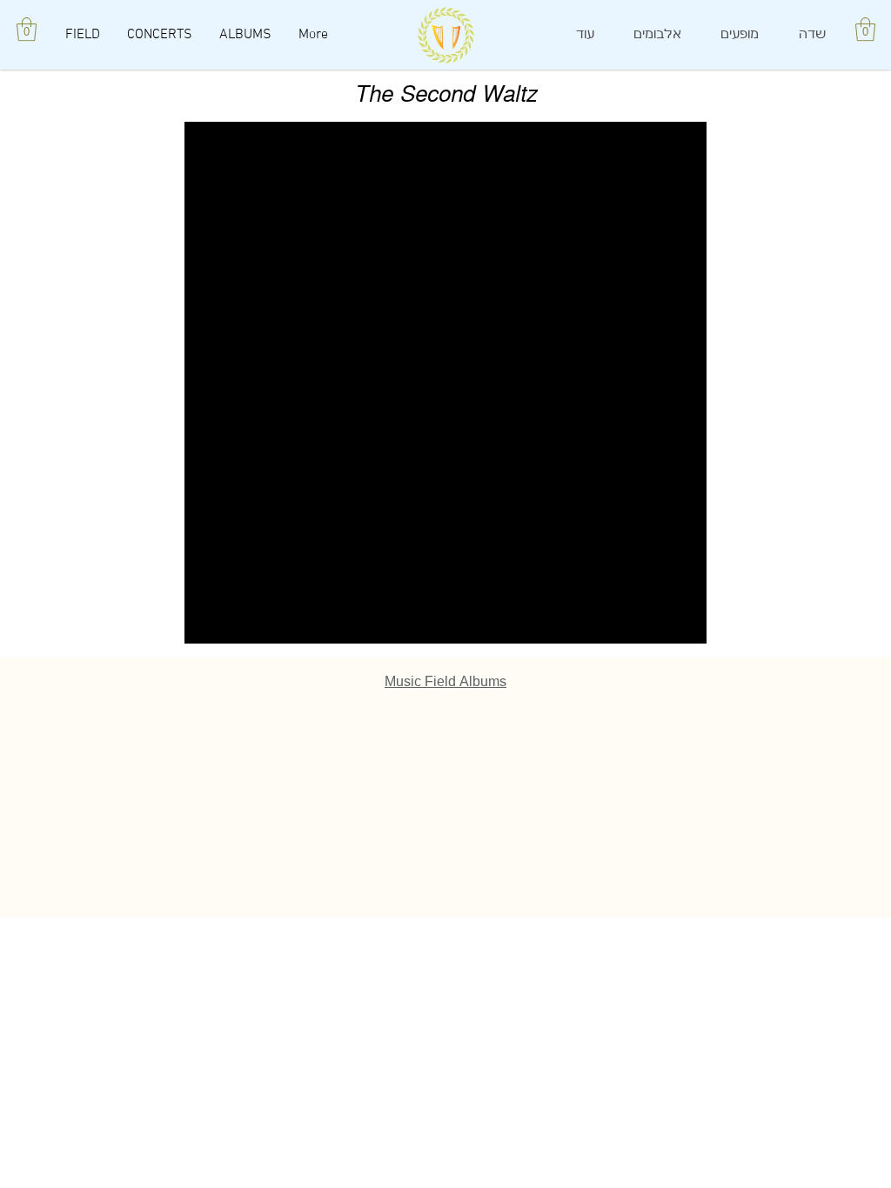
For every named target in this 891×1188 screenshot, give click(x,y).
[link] (865, 29)
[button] (27, 29)
